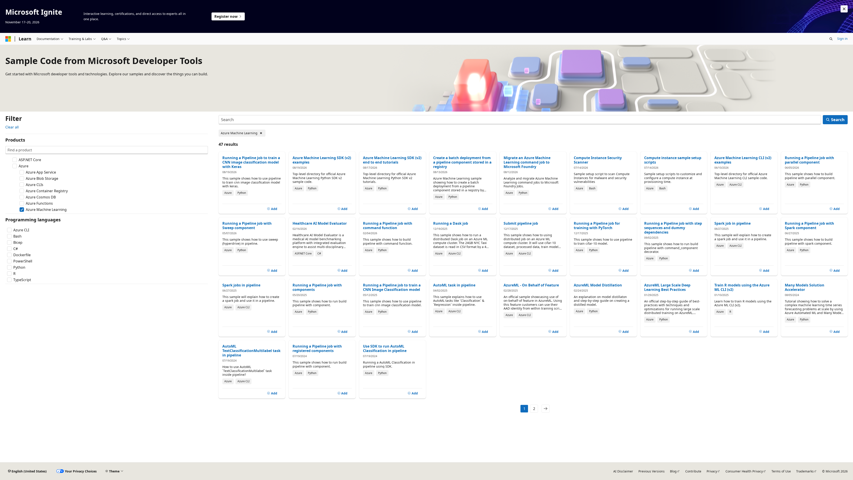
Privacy (712, 471)
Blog (673, 471)
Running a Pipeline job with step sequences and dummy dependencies (673, 227)
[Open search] (831, 39)
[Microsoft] (8, 39)
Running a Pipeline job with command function (387, 225)
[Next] (546, 409)
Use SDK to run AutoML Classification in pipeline (385, 348)
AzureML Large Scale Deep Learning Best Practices (667, 287)
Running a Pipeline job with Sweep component (247, 225)
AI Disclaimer (623, 471)
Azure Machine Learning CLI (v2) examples (742, 160)
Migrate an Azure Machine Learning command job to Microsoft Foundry (527, 162)
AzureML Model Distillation (598, 285)
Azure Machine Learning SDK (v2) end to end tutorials (392, 160)
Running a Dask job (450, 223)
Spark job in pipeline (732, 223)
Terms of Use (781, 471)
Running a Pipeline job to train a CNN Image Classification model (392, 287)
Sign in (842, 38)
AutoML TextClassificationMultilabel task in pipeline (251, 350)
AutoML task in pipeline (454, 285)
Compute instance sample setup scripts (672, 160)
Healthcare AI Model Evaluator (320, 223)
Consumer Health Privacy (744, 471)
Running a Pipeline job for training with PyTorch (597, 225)
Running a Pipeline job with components (317, 287)
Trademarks (805, 471)
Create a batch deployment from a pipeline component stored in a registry (462, 162)
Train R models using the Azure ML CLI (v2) (741, 287)
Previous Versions (651, 471)
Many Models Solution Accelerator (804, 287)
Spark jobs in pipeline (241, 285)
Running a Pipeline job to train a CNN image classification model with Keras (251, 162)
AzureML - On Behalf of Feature (531, 285)
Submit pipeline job (521, 223)
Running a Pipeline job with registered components (317, 348)
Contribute (693, 471)
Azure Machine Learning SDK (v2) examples (322, 160)
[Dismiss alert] (844, 8)
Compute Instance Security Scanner (598, 160)
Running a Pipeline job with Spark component (809, 225)
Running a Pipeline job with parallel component (809, 160)
